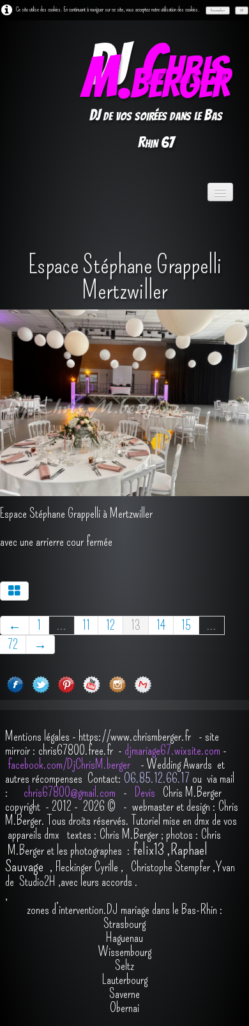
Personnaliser (218, 10)
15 (186, 625)
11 (86, 625)
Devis (143, 792)
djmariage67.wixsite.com (172, 750)
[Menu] (220, 192)
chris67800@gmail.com (71, 792)
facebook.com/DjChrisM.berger (70, 764)
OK (241, 10)
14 (160, 625)
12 (110, 625)
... (61, 625)
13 (135, 625)
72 (13, 644)
